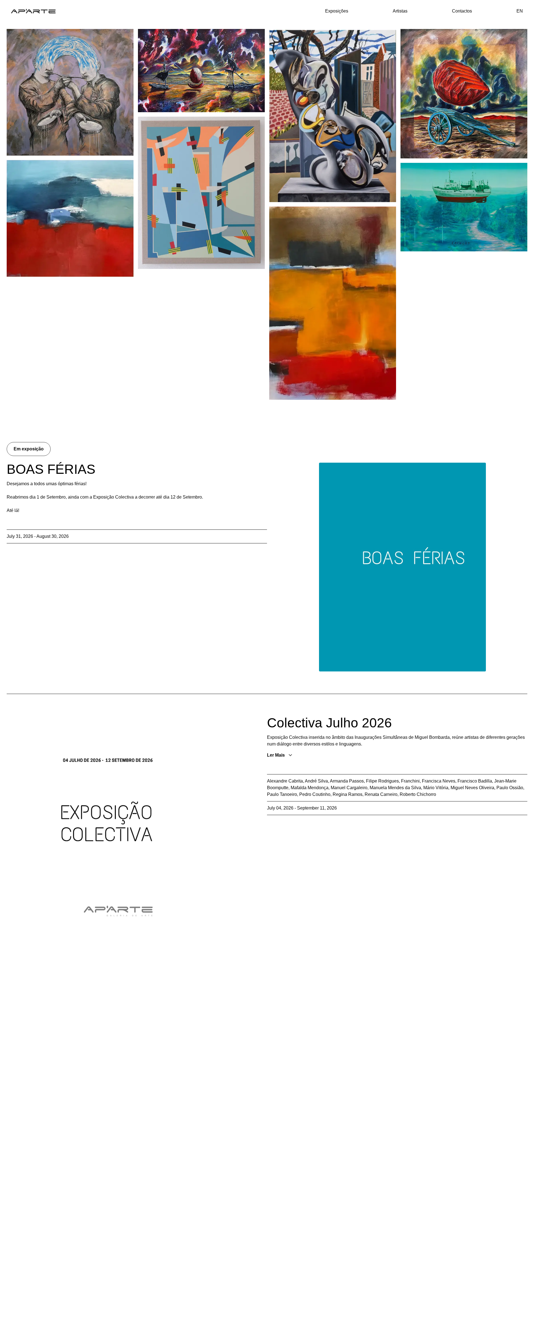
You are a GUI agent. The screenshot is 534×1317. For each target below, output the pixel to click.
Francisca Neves (438, 781)
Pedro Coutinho (314, 794)
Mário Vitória (435, 787)
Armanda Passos (347, 781)
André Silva (316, 781)
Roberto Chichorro (418, 794)
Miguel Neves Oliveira (472, 787)
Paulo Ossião (509, 787)
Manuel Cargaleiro (349, 787)
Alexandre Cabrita (285, 781)
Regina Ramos (347, 794)
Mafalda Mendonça (309, 787)
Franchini (410, 781)
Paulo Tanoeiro (282, 794)
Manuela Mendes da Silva (395, 787)
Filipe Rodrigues (382, 781)
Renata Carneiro (381, 794)
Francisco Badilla (475, 781)
